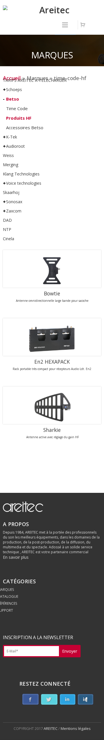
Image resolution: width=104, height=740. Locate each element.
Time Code (17, 108)
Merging (10, 164)
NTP (7, 229)
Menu (65, 27)
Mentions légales (76, 728)
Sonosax (14, 201)
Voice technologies (23, 183)
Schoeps (14, 89)
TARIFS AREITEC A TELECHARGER (35, 80)
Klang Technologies (21, 174)
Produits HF (18, 118)
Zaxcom (13, 211)
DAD (7, 220)
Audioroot (15, 146)
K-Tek (11, 137)
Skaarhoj (11, 192)
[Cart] (83, 24)
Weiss (8, 155)
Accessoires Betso (24, 127)
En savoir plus (16, 557)
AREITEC (51, 728)
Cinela (8, 238)
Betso (12, 99)
